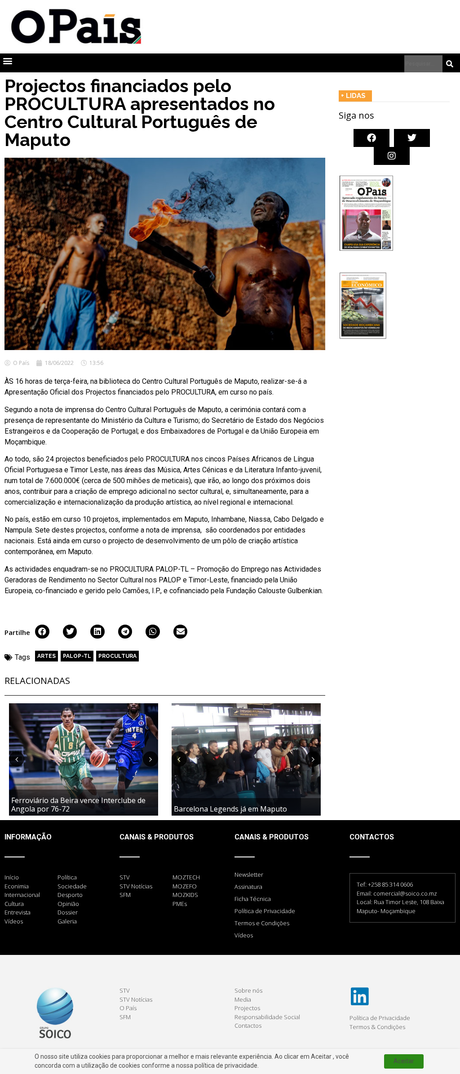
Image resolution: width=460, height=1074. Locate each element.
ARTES (46, 656)
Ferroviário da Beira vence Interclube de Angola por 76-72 (78, 804)
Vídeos (243, 935)
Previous (16, 759)
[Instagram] (392, 156)
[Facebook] (371, 138)
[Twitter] (412, 138)
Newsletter (248, 874)
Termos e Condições (261, 923)
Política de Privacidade (264, 911)
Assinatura (248, 887)
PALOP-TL (77, 656)
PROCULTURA (117, 656)
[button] (7, 60)
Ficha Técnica (252, 899)
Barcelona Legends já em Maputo (230, 809)
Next (150, 759)
